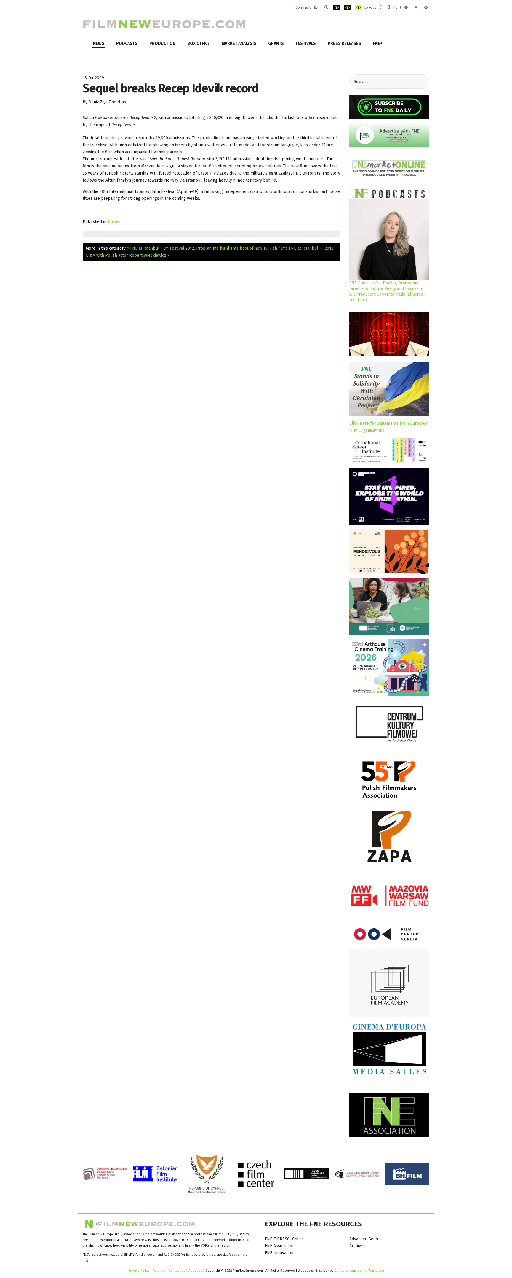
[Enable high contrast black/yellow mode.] (348, 7)
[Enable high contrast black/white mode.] (337, 7)
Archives (357, 1245)
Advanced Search (365, 1238)
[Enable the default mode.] (315, 7)
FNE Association (280, 1245)
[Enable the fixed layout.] (380, 7)
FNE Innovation (279, 1252)
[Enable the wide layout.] (389, 7)
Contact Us (177, 1271)
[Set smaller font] (406, 7)
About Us (195, 1271)
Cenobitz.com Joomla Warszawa (359, 1271)
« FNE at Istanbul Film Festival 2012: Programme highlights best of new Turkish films (207, 248)
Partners (159, 1271)
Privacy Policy (139, 1271)
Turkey (114, 221)
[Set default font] (416, 7)
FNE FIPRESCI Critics (284, 1238)
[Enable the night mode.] (326, 7)
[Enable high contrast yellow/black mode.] (359, 7)
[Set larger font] (426, 7)
